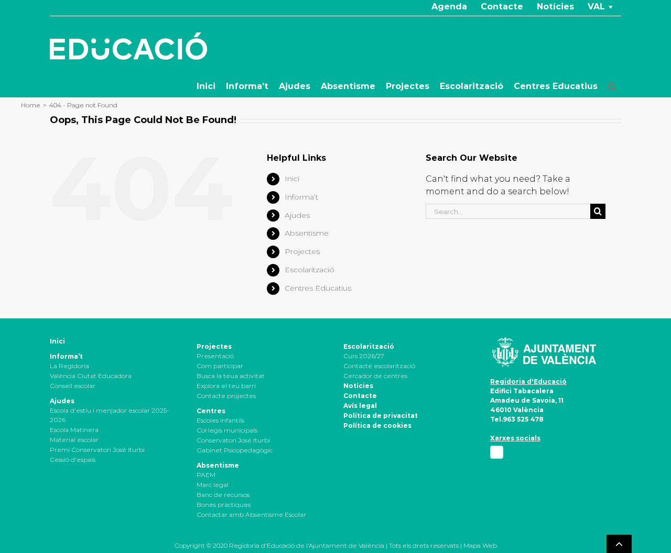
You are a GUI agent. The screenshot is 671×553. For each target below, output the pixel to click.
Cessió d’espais (72, 459)
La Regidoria (69, 366)
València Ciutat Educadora (91, 376)
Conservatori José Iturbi (233, 440)
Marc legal (213, 485)
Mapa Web (480, 545)
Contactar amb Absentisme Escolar (251, 514)
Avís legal (360, 406)
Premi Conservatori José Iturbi (97, 450)
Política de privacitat (380, 415)
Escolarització (309, 269)
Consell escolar (72, 386)
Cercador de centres (375, 376)
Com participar (220, 366)
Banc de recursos (223, 495)
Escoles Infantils (220, 420)
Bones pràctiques (224, 504)
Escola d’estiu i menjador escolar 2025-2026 (109, 415)
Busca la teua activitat (231, 376)
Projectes (302, 251)
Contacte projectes (226, 396)
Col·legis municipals (227, 430)
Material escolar (74, 440)
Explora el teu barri (226, 386)
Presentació (215, 356)
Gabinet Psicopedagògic (235, 450)
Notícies (358, 386)
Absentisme (307, 233)
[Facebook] (496, 452)
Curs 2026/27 (363, 356)
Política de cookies (377, 425)
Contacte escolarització (379, 366)
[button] (612, 86)
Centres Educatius (318, 288)
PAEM (206, 475)
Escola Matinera (74, 430)
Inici (292, 178)
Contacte (360, 396)
